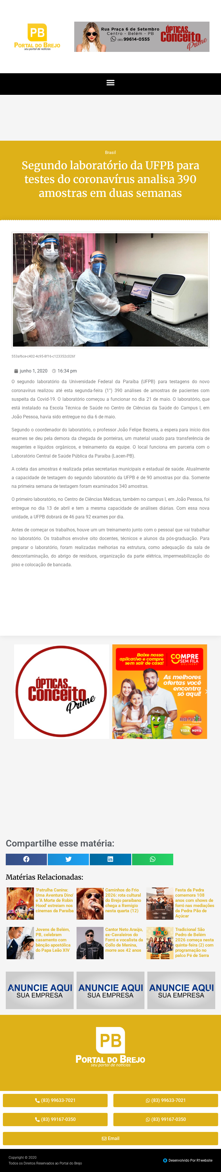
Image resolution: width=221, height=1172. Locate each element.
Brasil (110, 152)
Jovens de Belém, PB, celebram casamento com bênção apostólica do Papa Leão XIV (53, 940)
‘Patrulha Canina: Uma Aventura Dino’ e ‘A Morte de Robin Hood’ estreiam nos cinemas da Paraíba (55, 900)
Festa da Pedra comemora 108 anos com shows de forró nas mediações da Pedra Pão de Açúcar (194, 903)
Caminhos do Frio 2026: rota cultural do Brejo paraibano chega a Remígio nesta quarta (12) (123, 900)
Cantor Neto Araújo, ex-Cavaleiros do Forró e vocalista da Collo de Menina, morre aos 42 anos (124, 940)
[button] (110, 82)
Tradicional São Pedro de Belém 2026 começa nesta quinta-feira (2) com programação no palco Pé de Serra (194, 942)
